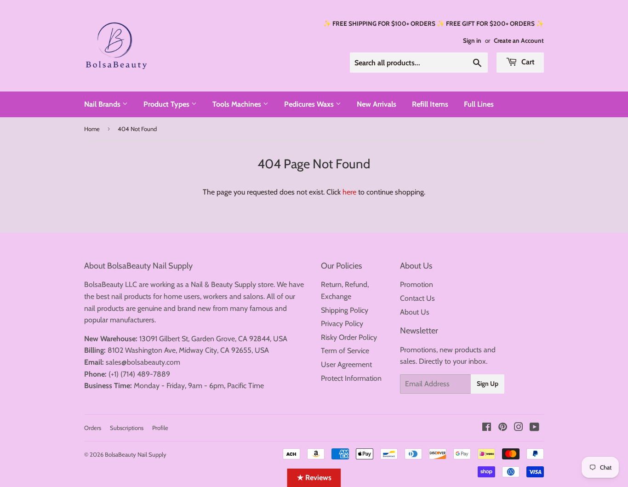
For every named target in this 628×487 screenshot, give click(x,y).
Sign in (472, 40)
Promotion (416, 284)
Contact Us (417, 298)
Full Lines (479, 104)
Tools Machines (237, 104)
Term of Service (345, 350)
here (349, 192)
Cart (527, 61)
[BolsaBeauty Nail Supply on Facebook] (486, 428)
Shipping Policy (344, 310)
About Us (414, 312)
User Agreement (346, 364)
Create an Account (519, 40)
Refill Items (430, 104)
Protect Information (351, 378)
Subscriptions (126, 427)
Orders (92, 427)
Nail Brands (103, 104)
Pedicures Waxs (310, 104)
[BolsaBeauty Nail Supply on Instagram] (518, 428)
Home (92, 128)
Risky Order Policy (349, 337)
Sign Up (487, 383)
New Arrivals (376, 104)
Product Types (167, 104)
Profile (160, 427)
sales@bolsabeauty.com (143, 362)
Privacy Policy (342, 323)
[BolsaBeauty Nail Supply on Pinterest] (503, 428)
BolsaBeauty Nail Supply (135, 454)
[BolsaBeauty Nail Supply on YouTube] (534, 428)
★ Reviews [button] (314, 477)
